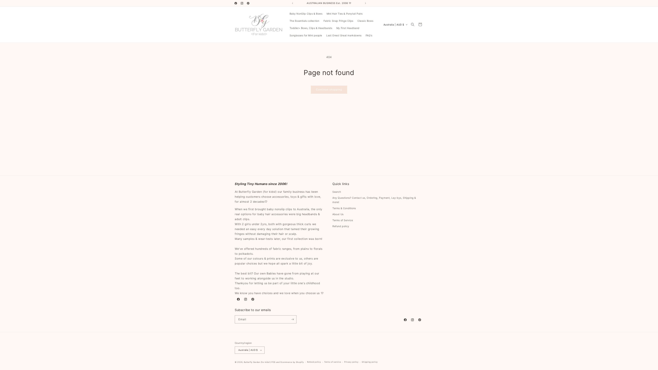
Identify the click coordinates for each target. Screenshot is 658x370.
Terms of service (332, 362)
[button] (412, 24)
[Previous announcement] (292, 3)
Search (336, 191)
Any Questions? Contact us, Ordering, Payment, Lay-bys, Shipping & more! (374, 200)
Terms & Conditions (344, 208)
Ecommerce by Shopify (292, 362)
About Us (338, 214)
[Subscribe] (292, 319)
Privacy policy (351, 362)
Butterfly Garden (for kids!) (257, 362)
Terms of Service (342, 220)
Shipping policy (370, 362)
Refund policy (340, 226)
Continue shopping (329, 89)
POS (273, 362)
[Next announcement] (365, 3)
